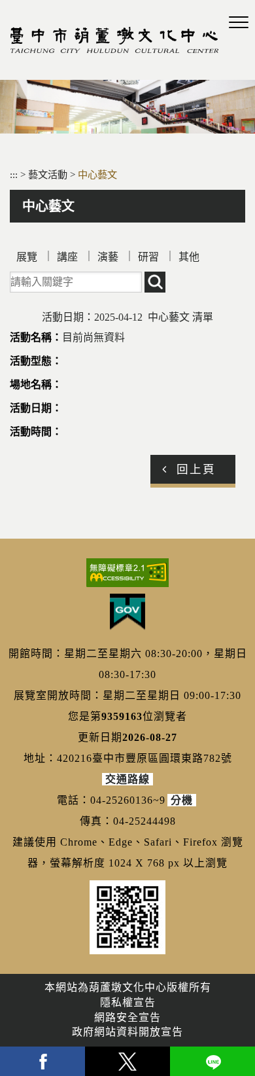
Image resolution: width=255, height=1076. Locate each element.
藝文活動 (49, 174)
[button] (238, 22)
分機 (182, 800)
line (212, 1061)
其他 (188, 256)
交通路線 (127, 779)
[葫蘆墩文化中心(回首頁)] (114, 39)
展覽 (26, 256)
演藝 (107, 256)
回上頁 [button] (196, 469)
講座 (67, 256)
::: (14, 174)
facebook (42, 1061)
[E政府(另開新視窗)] (127, 612)
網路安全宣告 (127, 1017)
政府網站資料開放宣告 (127, 1031)
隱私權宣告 (128, 1002)
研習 (148, 256)
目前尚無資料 (93, 337)
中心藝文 (97, 174)
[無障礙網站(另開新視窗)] (127, 572)
